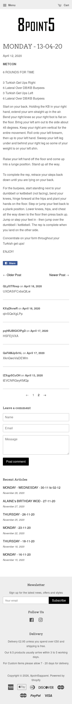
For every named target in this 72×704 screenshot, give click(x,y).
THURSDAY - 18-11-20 (19, 541)
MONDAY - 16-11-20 (17, 554)
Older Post (14, 275)
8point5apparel (39, 675)
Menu (11, 5)
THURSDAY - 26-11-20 (19, 514)
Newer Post (57, 275)
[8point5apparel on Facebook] (31, 620)
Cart (66, 5)
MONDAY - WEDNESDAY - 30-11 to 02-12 (31, 487)
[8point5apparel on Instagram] (40, 620)
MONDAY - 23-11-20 (17, 527)
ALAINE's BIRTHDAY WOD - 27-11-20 (29, 501)
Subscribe (59, 600)
